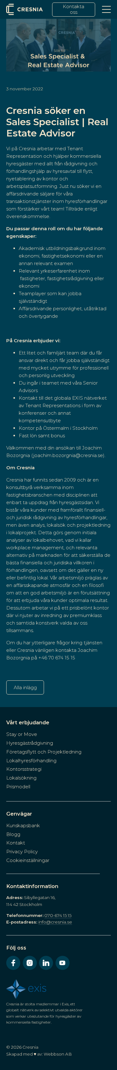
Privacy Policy (22, 851)
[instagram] (30, 963)
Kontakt (15, 843)
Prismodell (18, 787)
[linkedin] (46, 963)
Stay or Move (21, 734)
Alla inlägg (25, 687)
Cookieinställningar (27, 860)
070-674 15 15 (57, 915)
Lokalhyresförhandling (31, 761)
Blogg (13, 834)
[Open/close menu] (106, 9)
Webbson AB (58, 1054)
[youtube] (63, 963)
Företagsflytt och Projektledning (43, 752)
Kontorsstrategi (23, 769)
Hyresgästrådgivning (29, 743)
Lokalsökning (21, 778)
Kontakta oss (73, 9)
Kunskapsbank (23, 825)
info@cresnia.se (55, 921)
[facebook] (13, 963)
